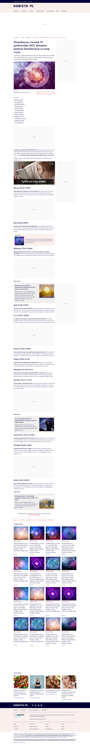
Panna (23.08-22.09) (19, 110)
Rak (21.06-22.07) (18, 106)
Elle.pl (15, 724)
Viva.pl (62, 724)
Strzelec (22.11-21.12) (19, 116)
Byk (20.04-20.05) (19, 102)
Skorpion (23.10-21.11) (19, 114)
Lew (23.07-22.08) (19, 108)
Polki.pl (46, 726)
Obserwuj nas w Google (44, 93)
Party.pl (46, 724)
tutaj (24, 742)
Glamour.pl (16, 726)
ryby (16, 520)
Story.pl (62, 729)
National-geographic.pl (34, 729)
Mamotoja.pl (32, 724)
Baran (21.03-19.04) (19, 100)
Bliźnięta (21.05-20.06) (20, 104)
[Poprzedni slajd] (14, 682)
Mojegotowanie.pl (33, 726)
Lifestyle (50, 520)
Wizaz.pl (63, 726)
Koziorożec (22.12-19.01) (20, 118)
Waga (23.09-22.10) (19, 112)
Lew (34, 520)
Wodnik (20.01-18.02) (19, 120)
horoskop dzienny (42, 520)
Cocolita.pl (16, 729)
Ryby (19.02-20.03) (19, 123)
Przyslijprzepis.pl (48, 729)
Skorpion (29, 520)
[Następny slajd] (76, 682)
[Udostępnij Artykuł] (53, 93)
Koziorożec (22, 520)
